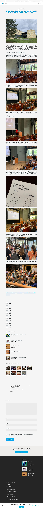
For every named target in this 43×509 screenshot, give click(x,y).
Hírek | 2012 (8, 325)
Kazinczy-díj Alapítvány (11, 497)
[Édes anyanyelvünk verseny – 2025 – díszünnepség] (18, 373)
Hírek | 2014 (8, 322)
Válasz (12, 391)
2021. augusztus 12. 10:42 (14, 387)
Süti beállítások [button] (32, 505)
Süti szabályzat (9, 492)
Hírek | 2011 (8, 327)
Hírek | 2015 (8, 320)
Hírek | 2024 (8, 305)
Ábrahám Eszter (17, 14)
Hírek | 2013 (8, 323)
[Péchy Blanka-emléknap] (8, 373)
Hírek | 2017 (8, 317)
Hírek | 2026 (8, 302)
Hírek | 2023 (8, 307)
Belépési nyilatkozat (21, 451)
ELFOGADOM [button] (22, 507)
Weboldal (7, 428)
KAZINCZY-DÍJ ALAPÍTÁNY (28, 1)
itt (19, 52)
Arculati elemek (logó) (11, 489)
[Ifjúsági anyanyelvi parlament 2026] (29, 368)
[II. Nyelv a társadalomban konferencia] (13, 368)
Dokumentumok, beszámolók (12, 487)
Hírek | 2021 (21, 8)
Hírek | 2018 (8, 315)
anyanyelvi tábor (19, 292)
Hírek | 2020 (8, 312)
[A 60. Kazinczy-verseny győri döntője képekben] (18, 368)
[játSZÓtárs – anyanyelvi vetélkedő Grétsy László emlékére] (8, 368)
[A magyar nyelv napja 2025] (13, 373)
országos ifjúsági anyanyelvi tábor (30, 292)
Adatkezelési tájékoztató (11, 491)
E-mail (7, 423)
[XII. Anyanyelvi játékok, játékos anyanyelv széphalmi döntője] (24, 368)
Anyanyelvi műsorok (11, 496)
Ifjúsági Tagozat (10, 494)
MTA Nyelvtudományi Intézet (12, 499)
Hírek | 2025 (8, 303)
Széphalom (8, 294)
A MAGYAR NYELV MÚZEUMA (37, 1)
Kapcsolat (8, 484)
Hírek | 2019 (8, 313)
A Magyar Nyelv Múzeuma (10, 292)
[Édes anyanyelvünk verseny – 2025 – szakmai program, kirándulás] (24, 373)
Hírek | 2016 (8, 318)
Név (7, 418)
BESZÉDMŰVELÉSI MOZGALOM (18, 1)
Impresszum (9, 486)
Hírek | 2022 (8, 308)
